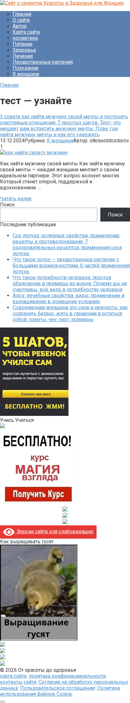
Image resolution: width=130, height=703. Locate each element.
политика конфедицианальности (67, 676)
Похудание (25, 68)
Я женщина (26, 74)
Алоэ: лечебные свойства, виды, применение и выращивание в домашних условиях (68, 298)
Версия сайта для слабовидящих (54, 532)
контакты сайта (18, 682)
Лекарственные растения (43, 62)
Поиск (7, 205)
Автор (20, 26)
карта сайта (13, 676)
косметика (25, 38)
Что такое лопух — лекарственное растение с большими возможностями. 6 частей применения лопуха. (71, 266)
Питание (22, 44)
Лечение (23, 56)
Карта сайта (26, 32)
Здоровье (24, 50)
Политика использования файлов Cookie (60, 691)
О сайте (21, 20)
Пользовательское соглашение (57, 688)
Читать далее (16, 199)
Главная (22, 14)
